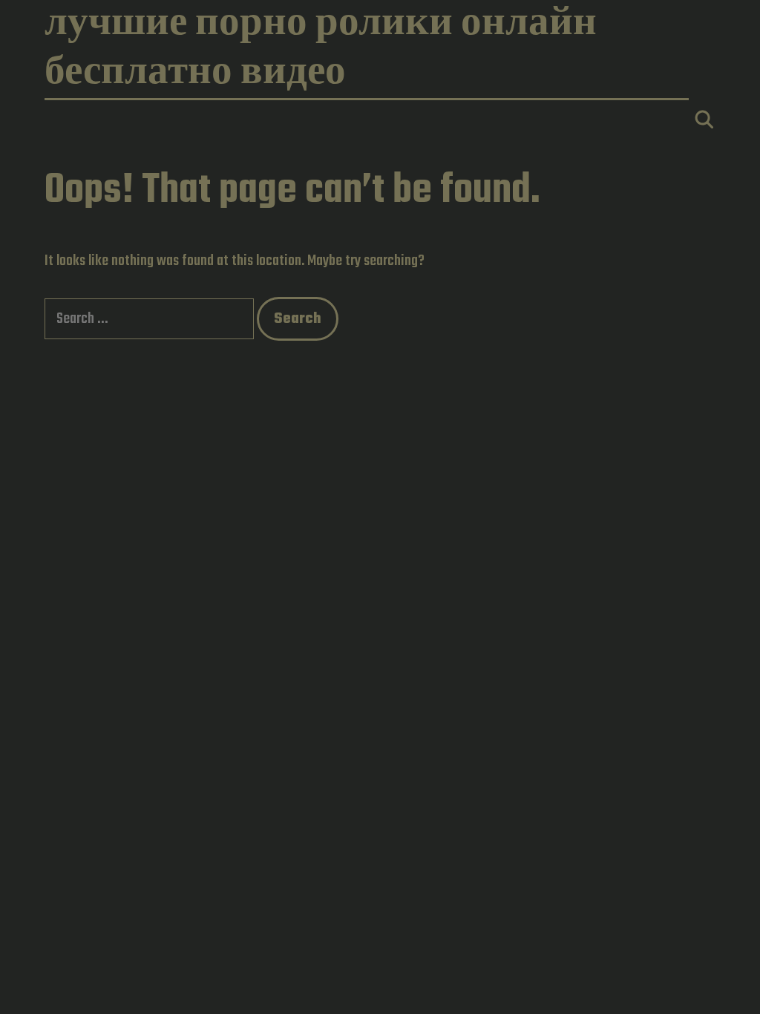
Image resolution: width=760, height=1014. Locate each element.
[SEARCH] (704, 122)
